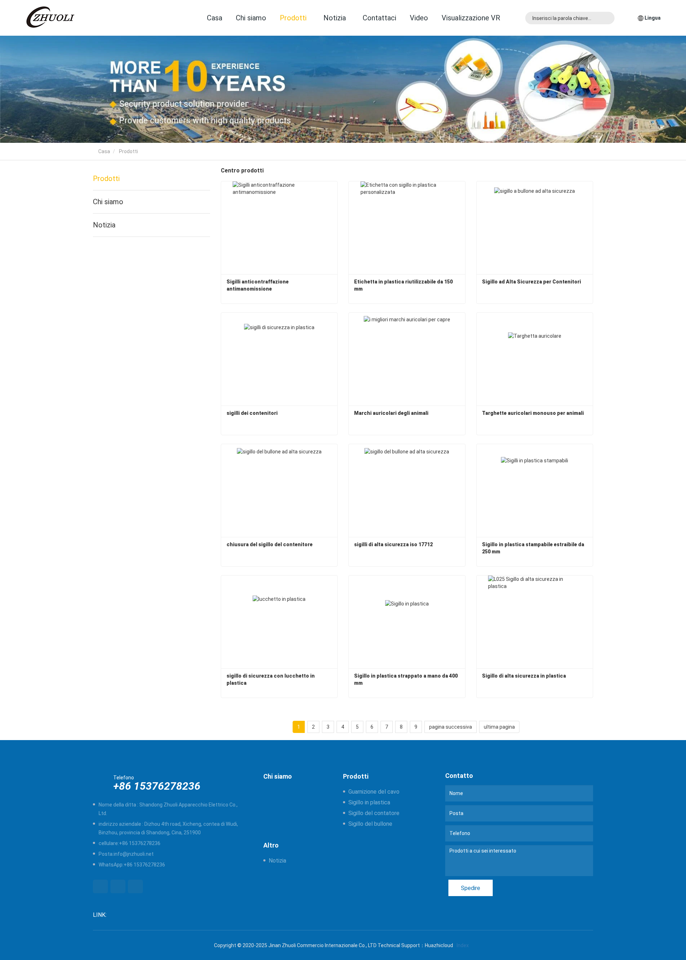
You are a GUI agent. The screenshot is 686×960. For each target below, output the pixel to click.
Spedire (470, 888)
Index (463, 945)
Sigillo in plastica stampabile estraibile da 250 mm (533, 548)
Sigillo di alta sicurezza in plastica (524, 676)
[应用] (607, 18)
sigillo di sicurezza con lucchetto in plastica (271, 679)
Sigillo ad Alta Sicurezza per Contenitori (531, 282)
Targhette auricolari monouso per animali (533, 413)
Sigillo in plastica (369, 802)
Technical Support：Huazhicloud (415, 945)
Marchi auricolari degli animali (391, 413)
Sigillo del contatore (373, 813)
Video (419, 18)
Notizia (104, 225)
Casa (214, 18)
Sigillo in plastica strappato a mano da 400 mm (406, 679)
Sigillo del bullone (370, 823)
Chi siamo (251, 18)
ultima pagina (499, 727)
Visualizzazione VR (471, 18)
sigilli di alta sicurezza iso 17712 (393, 544)
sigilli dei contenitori (252, 413)
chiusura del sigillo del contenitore (270, 544)
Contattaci (379, 18)
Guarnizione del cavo (373, 791)
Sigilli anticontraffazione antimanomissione (258, 285)
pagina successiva (450, 727)
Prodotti (106, 179)
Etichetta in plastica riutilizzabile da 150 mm (404, 285)
